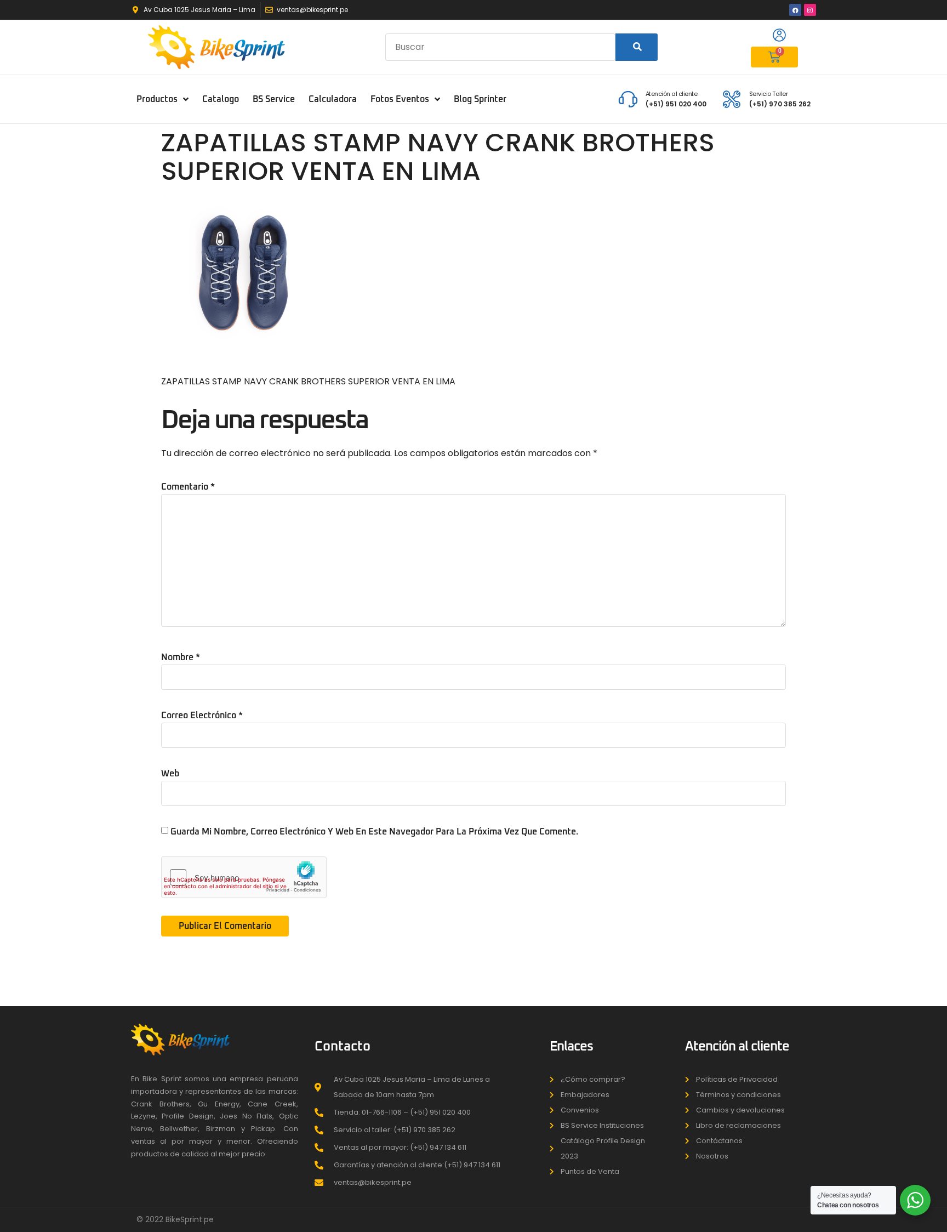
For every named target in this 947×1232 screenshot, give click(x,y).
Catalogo (220, 99)
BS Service (274, 99)
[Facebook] (795, 10)
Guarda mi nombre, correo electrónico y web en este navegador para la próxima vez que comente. (374, 831)
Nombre (180, 657)
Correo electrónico (202, 715)
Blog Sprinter (480, 99)
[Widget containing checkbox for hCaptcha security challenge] (244, 877)
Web (170, 773)
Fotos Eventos (399, 99)
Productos (157, 99)
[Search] (636, 47)
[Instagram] (810, 10)
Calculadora (333, 99)
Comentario (188, 486)
